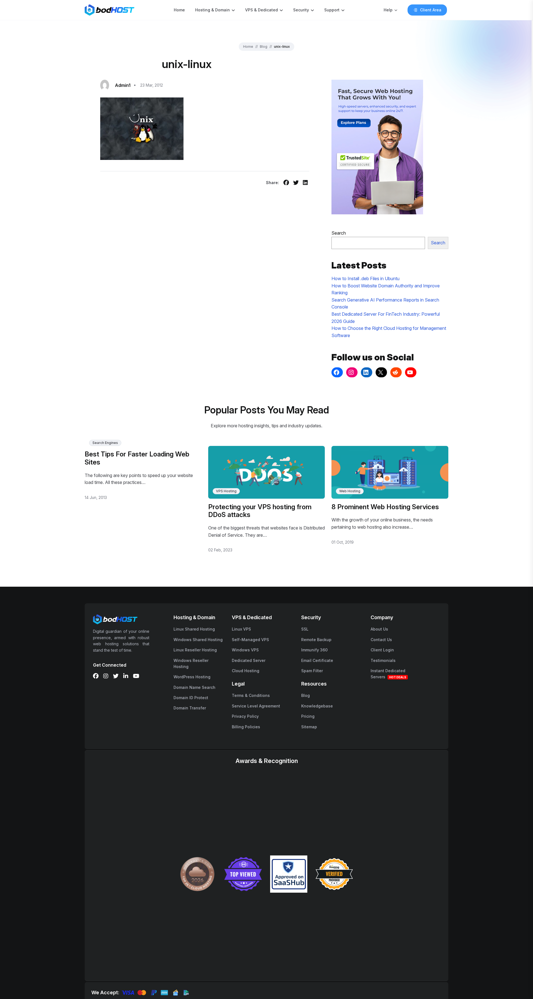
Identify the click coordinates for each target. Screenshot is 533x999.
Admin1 (122, 85)
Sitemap (309, 726)
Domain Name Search (194, 687)
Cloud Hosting (245, 670)
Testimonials (383, 660)
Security (301, 9)
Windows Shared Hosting (198, 639)
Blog (263, 46)
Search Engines (105, 443)
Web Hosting (349, 491)
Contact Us (381, 639)
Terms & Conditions (251, 695)
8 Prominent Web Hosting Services (385, 507)
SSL (304, 629)
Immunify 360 (314, 649)
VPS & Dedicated (261, 9)
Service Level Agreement (256, 706)
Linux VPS (241, 629)
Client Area (430, 9)
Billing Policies (246, 726)
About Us (379, 629)
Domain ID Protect (191, 697)
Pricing (308, 716)
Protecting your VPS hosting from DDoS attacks (259, 511)
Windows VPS (245, 649)
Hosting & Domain (212, 9)
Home (179, 9)
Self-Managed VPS (250, 639)
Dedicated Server (248, 660)
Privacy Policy (245, 716)
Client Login (382, 649)
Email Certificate (317, 660)
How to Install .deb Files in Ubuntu (365, 278)
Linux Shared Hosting (194, 629)
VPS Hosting (226, 491)
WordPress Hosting (192, 676)
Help (388, 9)
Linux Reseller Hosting (195, 649)
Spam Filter (312, 670)
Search (338, 233)
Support (332, 9)
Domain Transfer (190, 708)
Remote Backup (316, 639)
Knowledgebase (317, 706)
